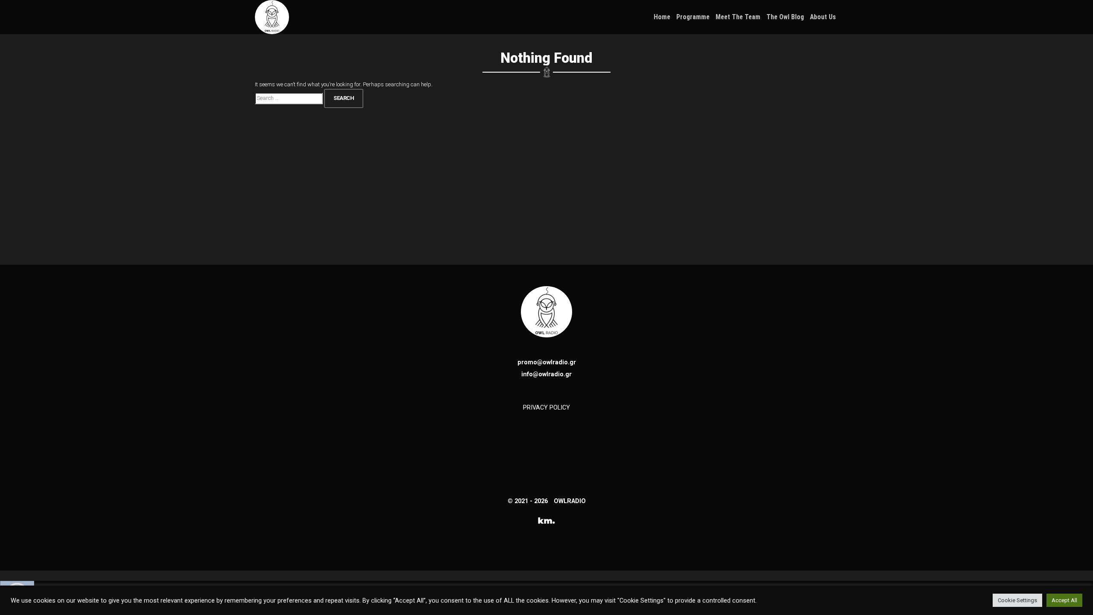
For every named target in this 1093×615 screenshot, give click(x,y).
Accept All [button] (1064, 600)
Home (662, 17)
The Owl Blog (785, 17)
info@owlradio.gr (546, 374)
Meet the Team (738, 17)
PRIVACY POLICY (546, 407)
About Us (823, 17)
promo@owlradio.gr (546, 362)
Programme (693, 17)
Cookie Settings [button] (1017, 600)
